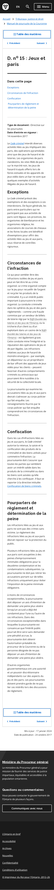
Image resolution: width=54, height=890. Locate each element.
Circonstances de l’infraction (22, 93)
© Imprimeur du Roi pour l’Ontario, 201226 (26, 877)
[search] (28, 6)
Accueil (6, 19)
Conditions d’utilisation (14, 869)
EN (18, 6)
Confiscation (14, 98)
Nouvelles (7, 855)
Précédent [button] (14, 43)
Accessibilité (9, 841)
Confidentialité (10, 862)
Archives (7, 848)
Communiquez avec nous (27, 808)
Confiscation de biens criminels (24, 486)
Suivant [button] (41, 43)
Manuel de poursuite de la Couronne (27, 23)
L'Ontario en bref (11, 834)
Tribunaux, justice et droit (29, 19)
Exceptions (13, 87)
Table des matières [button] (33, 35)
